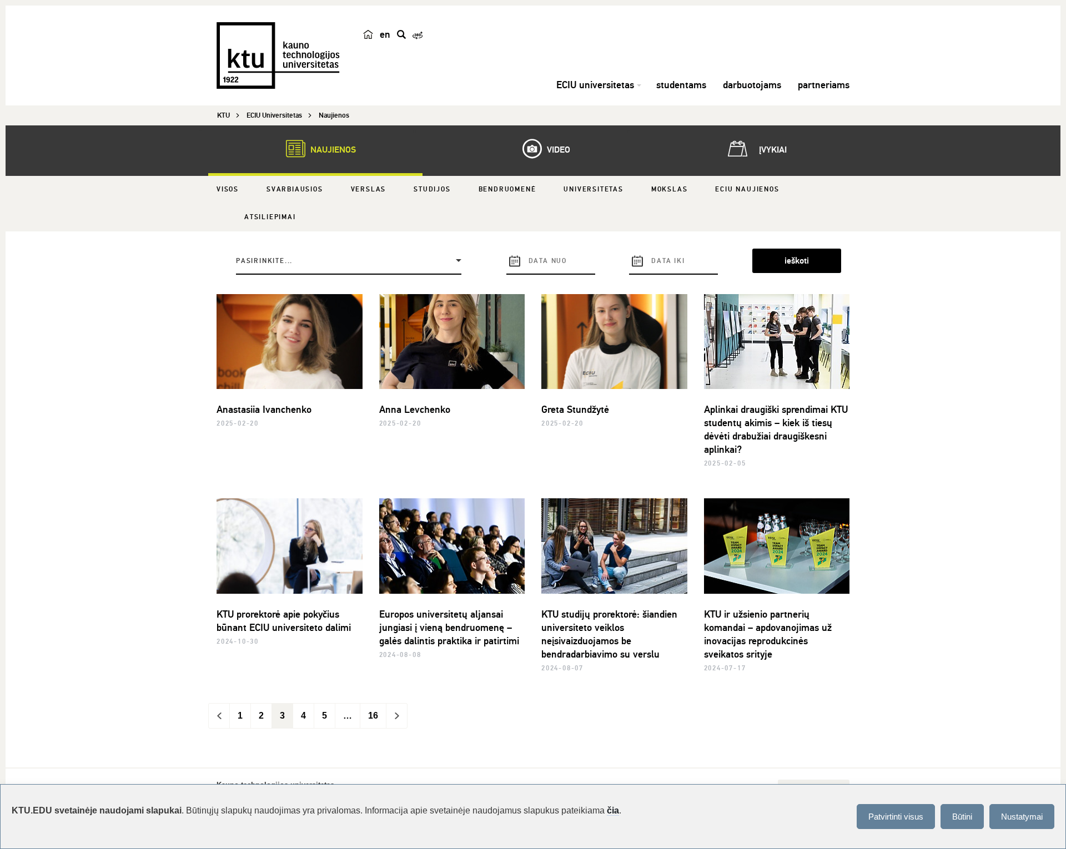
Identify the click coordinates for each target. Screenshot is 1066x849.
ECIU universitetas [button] (595, 85)
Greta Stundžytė (575, 409)
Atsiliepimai (270, 217)
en (385, 34)
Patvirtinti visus (895, 816)
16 (373, 715)
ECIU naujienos (747, 189)
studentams (681, 85)
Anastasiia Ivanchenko (264, 409)
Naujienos (332, 149)
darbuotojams (752, 85)
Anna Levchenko (414, 409)
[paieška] (401, 34)
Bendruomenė (507, 189)
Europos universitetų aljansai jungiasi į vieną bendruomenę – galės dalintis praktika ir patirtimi (449, 627)
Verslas (368, 189)
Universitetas (593, 189)
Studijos (432, 189)
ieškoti (797, 260)
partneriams (823, 85)
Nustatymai (1022, 816)
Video (557, 149)
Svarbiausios (294, 189)
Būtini (962, 816)
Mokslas (669, 189)
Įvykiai (771, 149)
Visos (228, 189)
